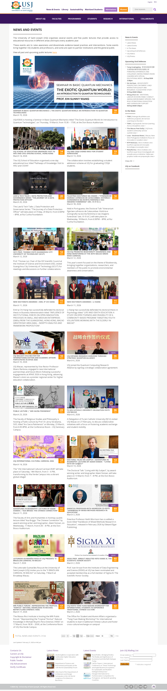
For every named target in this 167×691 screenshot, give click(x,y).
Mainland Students (94, 9)
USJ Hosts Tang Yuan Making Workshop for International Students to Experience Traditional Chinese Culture (88, 608)
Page (98, 636)
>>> (92, 636)
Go (112, 636)
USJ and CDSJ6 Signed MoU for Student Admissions (85, 152)
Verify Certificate (18, 667)
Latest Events (132, 45)
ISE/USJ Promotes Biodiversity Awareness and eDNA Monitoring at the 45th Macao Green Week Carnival (89, 254)
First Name (124, 657)
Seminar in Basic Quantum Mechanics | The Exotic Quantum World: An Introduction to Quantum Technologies (60, 111)
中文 (155, 2)
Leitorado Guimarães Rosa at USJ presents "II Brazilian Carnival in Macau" (34, 559)
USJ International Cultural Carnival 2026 (33, 461)
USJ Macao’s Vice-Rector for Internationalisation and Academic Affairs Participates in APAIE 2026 (34, 358)
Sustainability (76, 9)
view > (141, 121)
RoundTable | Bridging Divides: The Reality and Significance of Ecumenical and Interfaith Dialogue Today (104, 658)
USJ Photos (131, 56)
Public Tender (16, 660)
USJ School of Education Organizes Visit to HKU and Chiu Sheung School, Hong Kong (34, 152)
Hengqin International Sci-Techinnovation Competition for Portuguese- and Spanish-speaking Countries (104, 677)
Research (108, 18)
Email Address (126, 655)
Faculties (56, 18)
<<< (63, 636)
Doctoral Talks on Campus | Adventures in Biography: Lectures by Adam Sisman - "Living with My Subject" (89, 462)
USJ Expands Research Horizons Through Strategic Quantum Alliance (86, 357)
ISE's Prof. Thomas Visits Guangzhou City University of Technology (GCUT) (33, 253)
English (150, 2)
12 (81, 636)
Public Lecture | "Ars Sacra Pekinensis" (32, 411)
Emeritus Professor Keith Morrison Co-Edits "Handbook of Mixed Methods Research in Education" (88, 510)
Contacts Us (15, 650)
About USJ (40, 18)
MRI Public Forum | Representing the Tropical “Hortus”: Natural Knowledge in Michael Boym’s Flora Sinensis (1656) (35, 608)
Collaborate (147, 18)
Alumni (123, 9)
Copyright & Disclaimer (21, 657)
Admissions (111, 9)
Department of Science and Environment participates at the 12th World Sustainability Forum (66, 665)
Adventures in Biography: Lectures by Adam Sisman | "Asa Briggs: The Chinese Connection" (35, 510)
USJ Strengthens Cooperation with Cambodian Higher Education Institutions (66, 657)
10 (74, 636)
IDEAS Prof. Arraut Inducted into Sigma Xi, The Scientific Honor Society (89, 559)
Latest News (131, 43)
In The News (131, 48)
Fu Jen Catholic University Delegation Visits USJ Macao (88, 411)
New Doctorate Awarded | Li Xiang (83, 302)
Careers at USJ (16, 653)
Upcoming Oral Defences (136, 51)
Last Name (124, 660)
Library (65, 9)
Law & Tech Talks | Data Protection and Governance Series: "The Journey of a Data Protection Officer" (33, 198)
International (126, 18)
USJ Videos (131, 53)
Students (92, 18)
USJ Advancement (18, 663)
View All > (129, 161)
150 (87, 636)
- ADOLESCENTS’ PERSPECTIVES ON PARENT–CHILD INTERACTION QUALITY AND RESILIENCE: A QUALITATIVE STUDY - (140, 87)
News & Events (53, 9)
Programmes (74, 18)
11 (78, 636)
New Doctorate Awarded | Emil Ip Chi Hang (34, 302)
